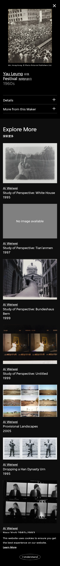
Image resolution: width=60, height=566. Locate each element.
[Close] (54, 6)
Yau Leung (13, 73)
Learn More (9, 547)
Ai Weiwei (10, 188)
